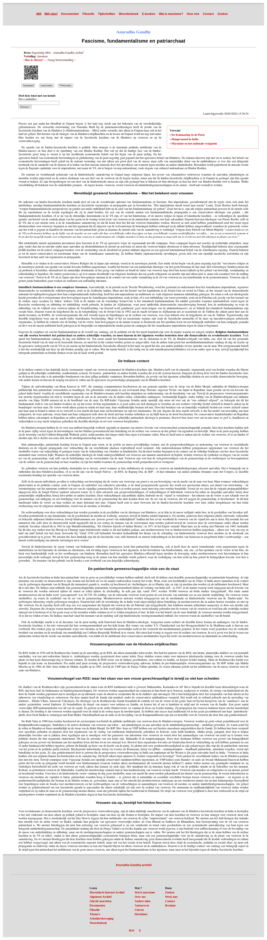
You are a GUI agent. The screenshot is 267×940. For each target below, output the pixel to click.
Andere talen (143, 901)
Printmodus (66, 85)
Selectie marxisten (101, 901)
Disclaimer (141, 914)
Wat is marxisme (145, 892)
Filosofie (88, 13)
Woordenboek (128, 13)
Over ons (193, 13)
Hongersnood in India (184, 139)
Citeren (139, 909)
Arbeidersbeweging (102, 918)
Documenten (70, 13)
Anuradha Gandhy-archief (133, 865)
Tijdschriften (106, 13)
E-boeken (148, 13)
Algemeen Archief (101, 896)
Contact (208, 13)
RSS (131, 930)
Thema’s (95, 914)
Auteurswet (142, 905)
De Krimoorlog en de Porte (188, 134)
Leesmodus (47, 85)
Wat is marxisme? (171, 13)
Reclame (170, 905)
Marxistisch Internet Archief (107, 892)
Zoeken (222, 13)
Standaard (28, 85)
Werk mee (171, 896)
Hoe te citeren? (34, 60)
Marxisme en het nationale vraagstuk (194, 143)
